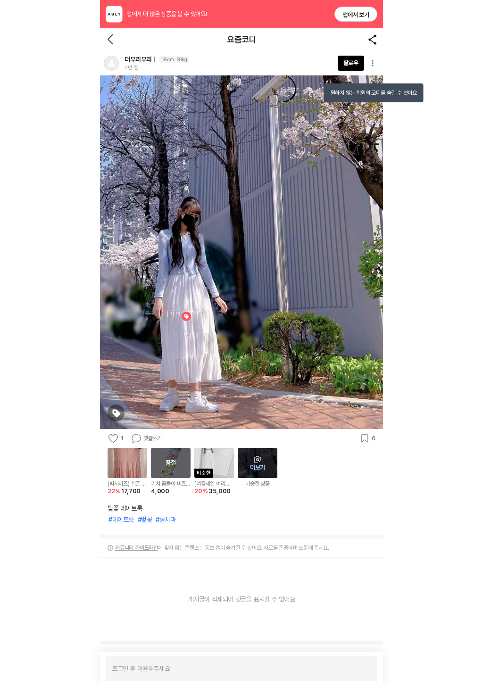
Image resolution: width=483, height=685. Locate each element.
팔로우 (350, 62)
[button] (111, 63)
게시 (365, 668)
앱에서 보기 (355, 14)
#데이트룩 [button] (121, 519)
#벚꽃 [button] (145, 519)
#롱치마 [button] (165, 519)
